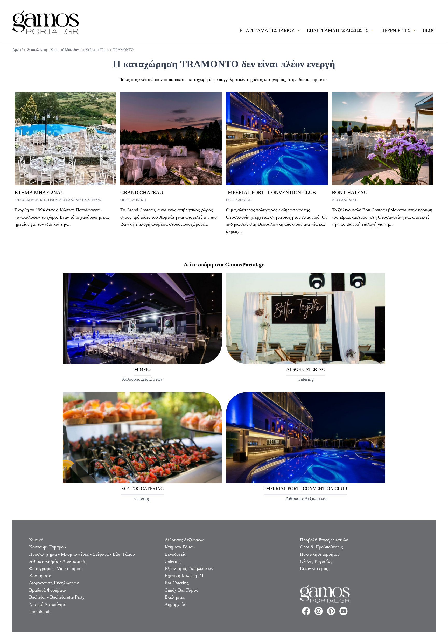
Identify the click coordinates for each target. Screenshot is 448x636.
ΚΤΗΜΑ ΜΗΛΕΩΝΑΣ (39, 192)
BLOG (429, 30)
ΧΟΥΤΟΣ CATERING (142, 488)
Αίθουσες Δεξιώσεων (185, 540)
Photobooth (40, 611)
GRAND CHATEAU (141, 192)
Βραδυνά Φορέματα (47, 590)
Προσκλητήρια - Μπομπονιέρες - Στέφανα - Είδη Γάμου (82, 554)
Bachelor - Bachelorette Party (57, 597)
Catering (173, 561)
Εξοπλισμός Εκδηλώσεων (189, 568)
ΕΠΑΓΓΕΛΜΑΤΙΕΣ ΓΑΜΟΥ (268, 30)
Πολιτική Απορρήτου (320, 554)
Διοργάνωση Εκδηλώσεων (54, 582)
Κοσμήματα (40, 575)
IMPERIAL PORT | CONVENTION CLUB (271, 192)
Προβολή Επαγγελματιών (324, 540)
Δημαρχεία (175, 604)
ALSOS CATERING (305, 369)
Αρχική (17, 50)
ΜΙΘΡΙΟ (142, 369)
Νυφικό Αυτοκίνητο (47, 604)
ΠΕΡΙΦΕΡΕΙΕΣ (396, 30)
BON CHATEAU (349, 192)
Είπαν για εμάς (314, 568)
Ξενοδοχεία (175, 554)
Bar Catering (177, 582)
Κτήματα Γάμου (97, 50)
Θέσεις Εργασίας (316, 561)
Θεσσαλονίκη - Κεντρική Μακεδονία (54, 50)
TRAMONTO (123, 50)
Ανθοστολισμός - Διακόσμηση (57, 561)
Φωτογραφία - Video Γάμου (55, 568)
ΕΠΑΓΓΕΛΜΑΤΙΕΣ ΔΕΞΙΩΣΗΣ (338, 30)
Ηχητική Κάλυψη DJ (184, 575)
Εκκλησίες (175, 597)
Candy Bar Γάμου (181, 590)
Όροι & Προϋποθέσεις (321, 547)
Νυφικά (36, 540)
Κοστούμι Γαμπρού (47, 547)
